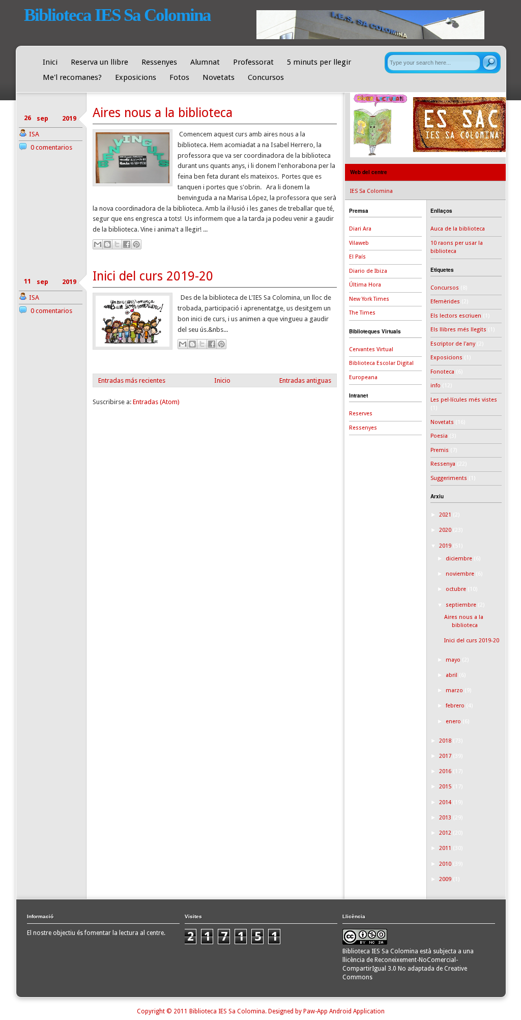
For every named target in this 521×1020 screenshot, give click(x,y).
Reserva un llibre (99, 62)
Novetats (218, 77)
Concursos (266, 77)
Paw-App (315, 1011)
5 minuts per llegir (319, 62)
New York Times (369, 299)
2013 (446, 817)
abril (452, 675)
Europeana (363, 377)
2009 (446, 879)
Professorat (253, 62)
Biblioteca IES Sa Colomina (117, 15)
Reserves (360, 413)
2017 (446, 756)
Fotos (179, 77)
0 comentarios (51, 147)
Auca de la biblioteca (457, 228)
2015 (446, 786)
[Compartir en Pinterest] (136, 244)
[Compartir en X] (117, 244)
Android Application (357, 1011)
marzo (455, 690)
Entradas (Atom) (156, 402)
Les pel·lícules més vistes (463, 399)
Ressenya (442, 464)
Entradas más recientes (131, 380)
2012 (446, 833)
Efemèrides (445, 301)
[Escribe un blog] (107, 244)
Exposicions (135, 77)
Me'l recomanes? (72, 77)
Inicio (222, 380)
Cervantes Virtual (371, 349)
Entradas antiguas (305, 380)
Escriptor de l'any (452, 344)
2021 (446, 515)
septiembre (462, 605)
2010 (446, 864)
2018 (446, 741)
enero (454, 721)
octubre (457, 589)
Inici (50, 62)
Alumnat (205, 62)
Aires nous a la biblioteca (163, 112)
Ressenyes (159, 62)
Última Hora (365, 284)
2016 (446, 771)
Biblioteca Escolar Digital (381, 363)
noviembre (461, 574)
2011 (446, 848)
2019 (446, 546)
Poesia (439, 436)
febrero (456, 705)
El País (357, 256)
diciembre (460, 558)
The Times (362, 312)
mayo (454, 660)
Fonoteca (442, 372)
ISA (34, 134)
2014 (446, 802)
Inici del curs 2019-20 (153, 276)
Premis (439, 450)
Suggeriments (448, 478)
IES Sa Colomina (371, 191)
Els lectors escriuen (455, 316)
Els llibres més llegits (458, 329)
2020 (446, 530)
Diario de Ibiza (368, 271)
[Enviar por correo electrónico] (98, 244)
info (435, 385)
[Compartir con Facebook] (127, 244)
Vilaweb (359, 243)
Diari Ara (360, 228)
